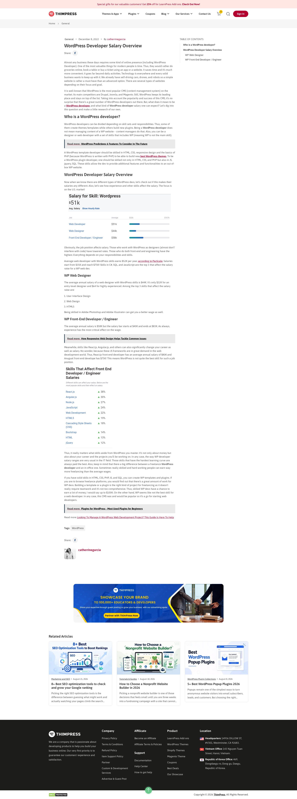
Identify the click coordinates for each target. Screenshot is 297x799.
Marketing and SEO (60, 679)
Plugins (132, 13)
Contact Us (205, 13)
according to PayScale (150, 261)
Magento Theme (176, 756)
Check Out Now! (190, 4)
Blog (163, 13)
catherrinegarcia (116, 39)
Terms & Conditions (112, 744)
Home (52, 23)
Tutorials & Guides (128, 679)
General (66, 23)
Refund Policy (109, 750)
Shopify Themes (176, 750)
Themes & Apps (110, 13)
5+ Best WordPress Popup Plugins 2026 (213, 684)
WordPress (78, 528)
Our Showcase (175, 774)
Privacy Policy (109, 738)
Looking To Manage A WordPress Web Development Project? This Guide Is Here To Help (125, 517)
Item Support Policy (112, 756)
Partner (106, 762)
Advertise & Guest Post (114, 778)
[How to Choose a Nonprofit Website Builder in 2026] (148, 658)
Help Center (141, 766)
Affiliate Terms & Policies (148, 744)
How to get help (143, 772)
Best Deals (173, 768)
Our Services (182, 13)
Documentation (142, 760)
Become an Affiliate (145, 738)
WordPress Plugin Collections (201, 679)
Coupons (150, 13)
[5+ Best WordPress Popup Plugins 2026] (216, 658)
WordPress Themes (177, 744)
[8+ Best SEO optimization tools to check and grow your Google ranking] (80, 658)
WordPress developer (78, 105)
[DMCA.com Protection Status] (58, 794)
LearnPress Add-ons (178, 738)
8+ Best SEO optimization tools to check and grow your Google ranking (78, 685)
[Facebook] (75, 53)
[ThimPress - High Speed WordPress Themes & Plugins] (63, 14)
